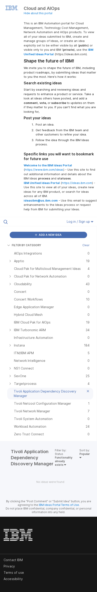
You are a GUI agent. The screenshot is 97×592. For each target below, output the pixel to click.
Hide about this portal (38, 13)
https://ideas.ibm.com (77, 183)
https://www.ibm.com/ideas (44, 169)
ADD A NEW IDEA (50, 234)
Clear (86, 245)
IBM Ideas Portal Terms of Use (59, 505)
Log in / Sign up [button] (79, 221)
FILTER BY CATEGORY (26, 245)
